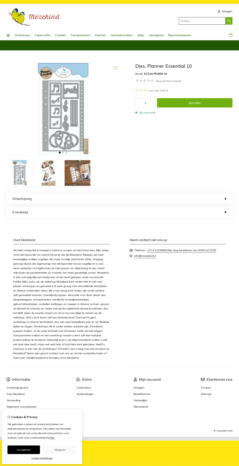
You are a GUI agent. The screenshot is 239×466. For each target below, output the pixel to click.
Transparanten (80, 35)
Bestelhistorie (142, 394)
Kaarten (100, 35)
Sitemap (206, 394)
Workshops (22, 35)
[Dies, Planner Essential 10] (63, 155)
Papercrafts (42, 35)
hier (52, 437)
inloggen (226, 11)
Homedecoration (122, 35)
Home (10, 45)
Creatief (60, 35)
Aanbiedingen (85, 394)
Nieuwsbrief (141, 406)
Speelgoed (156, 35)
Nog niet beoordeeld (168, 81)
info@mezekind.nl (145, 256)
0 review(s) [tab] (20, 212)
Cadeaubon (84, 387)
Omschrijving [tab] (22, 199)
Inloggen (139, 387)
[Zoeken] (229, 21)
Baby (141, 35)
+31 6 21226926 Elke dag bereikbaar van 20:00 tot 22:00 (181, 250)
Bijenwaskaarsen (179, 35)
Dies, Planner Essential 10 (32, 45)
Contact (206, 387)
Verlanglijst (140, 400)
